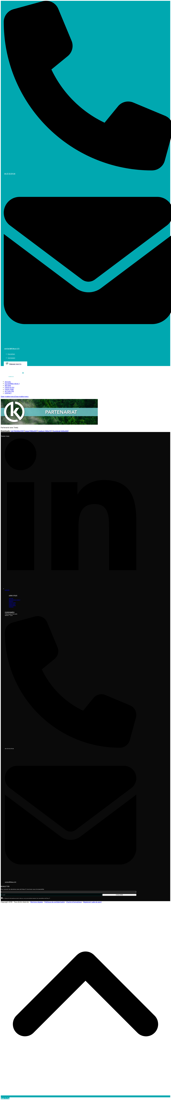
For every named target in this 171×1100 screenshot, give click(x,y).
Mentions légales (36, 902)
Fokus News (12, 605)
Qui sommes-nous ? (14, 600)
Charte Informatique (74, 902)
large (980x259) (31, 431)
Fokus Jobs (12, 604)
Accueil (11, 598)
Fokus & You (12, 602)
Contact (11, 606)
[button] (14, 397)
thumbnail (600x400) (60, 431)
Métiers (11, 601)
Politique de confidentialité (54, 902)
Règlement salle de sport (92, 902)
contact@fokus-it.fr (10, 882)
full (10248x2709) (17, 431)
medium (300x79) (44, 431)
